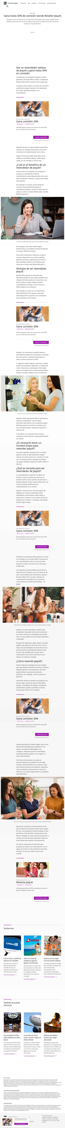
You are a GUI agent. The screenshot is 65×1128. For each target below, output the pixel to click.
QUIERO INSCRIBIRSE (41, 137)
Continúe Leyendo (9, 975)
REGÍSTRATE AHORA (41, 898)
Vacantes (23, 3)
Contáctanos (30, 1121)
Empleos (34, 3)
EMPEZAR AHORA (42, 546)
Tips (29, 3)
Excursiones (42, 3)
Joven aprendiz (51, 3)
